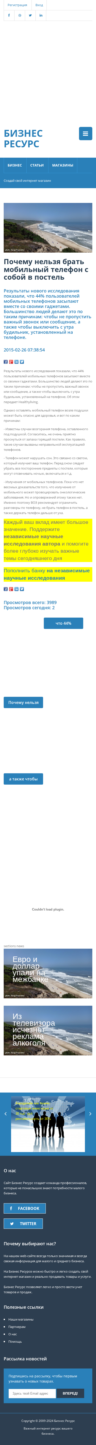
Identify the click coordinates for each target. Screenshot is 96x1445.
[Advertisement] (48, 69)
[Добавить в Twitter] (22, 362)
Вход (39, 5)
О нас (12, 1334)
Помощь (15, 1341)
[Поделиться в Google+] (11, 362)
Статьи (37, 165)
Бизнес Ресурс (23, 138)
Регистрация (17, 5)
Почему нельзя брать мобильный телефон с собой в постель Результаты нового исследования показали (23, 704)
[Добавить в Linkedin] (16, 362)
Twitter (28, 1223)
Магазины (62, 165)
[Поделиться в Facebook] (6, 362)
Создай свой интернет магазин (27, 180)
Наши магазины (20, 1319)
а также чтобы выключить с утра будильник (23, 780)
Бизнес (15, 165)
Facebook (28, 1208)
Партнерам (17, 1326)
